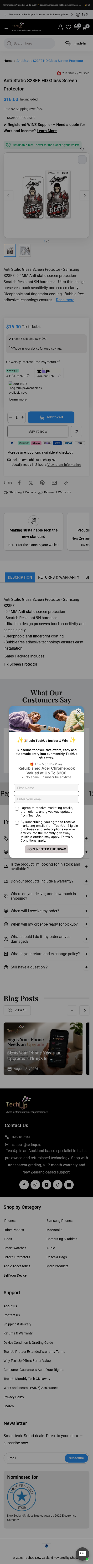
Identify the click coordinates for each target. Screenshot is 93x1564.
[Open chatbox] (82, 1554)
